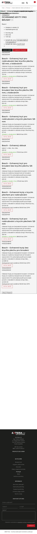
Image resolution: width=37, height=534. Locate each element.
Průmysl (8, 7)
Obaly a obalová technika (18, 469)
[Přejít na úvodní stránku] (7, 3)
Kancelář (18, 467)
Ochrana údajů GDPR (18, 491)
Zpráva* (4, 510)
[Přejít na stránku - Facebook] (18, 454)
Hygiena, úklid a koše (18, 464)
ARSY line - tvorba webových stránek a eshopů (18, 531)
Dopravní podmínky (18, 489)
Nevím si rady (18, 494)
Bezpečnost (18, 462)
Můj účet (30, 2)
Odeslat (31, 525)
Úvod (3, 7)
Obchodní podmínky (18, 486)
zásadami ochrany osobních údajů (26, 522)
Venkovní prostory (18, 476)
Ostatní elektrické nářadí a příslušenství (21, 7)
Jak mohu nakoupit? (18, 484)
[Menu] (23, 3)
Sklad (18, 474)
